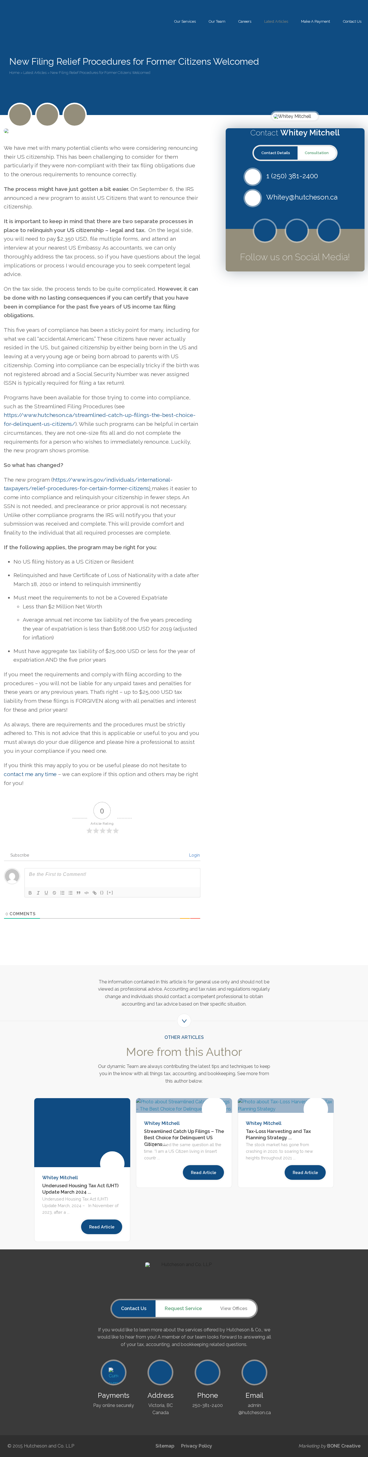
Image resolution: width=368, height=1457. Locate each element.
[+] (110, 892)
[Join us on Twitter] (20, 115)
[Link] (95, 892)
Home (14, 72)
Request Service (183, 1308)
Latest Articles (276, 21)
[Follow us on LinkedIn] (74, 115)
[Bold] (30, 892)
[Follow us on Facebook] (297, 231)
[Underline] (46, 892)
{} (102, 892)
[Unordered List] (70, 892)
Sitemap (165, 1446)
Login (194, 855)
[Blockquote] (78, 892)
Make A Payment (315, 21)
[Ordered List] (62, 892)
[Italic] (38, 892)
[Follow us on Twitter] (265, 231)
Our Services (185, 21)
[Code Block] (87, 892)
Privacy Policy (196, 1446)
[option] (82, 1170)
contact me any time (30, 774)
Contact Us (352, 21)
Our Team (217, 21)
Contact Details (275, 153)
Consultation (317, 153)
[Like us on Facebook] (47, 115)
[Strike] (54, 892)
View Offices (233, 1308)
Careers (244, 21)
